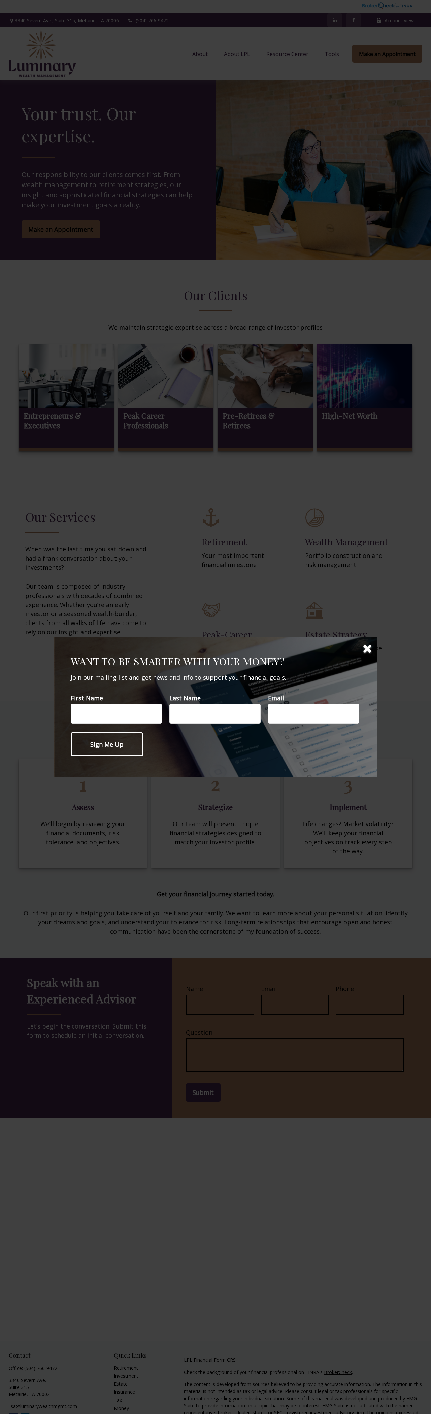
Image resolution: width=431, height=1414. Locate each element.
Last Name (185, 698)
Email (276, 698)
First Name (87, 698)
